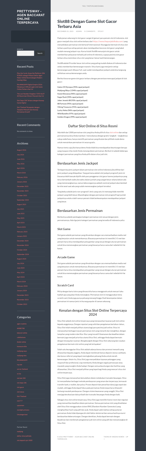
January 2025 (22, 236)
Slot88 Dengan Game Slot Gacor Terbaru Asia (87, 24)
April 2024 (21, 277)
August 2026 (21, 150)
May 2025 (20, 218)
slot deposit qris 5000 (24, 440)
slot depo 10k (22, 383)
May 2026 (20, 164)
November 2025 (23, 191)
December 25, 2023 (65, 31)
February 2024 (22, 286)
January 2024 (22, 290)
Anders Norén (118, 437)
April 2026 (21, 168)
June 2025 (20, 213)
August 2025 (21, 204)
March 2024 (21, 282)
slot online (114, 132)
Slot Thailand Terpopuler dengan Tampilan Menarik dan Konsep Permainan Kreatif (28, 109)
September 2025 (23, 200)
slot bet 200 (21, 378)
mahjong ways (22, 351)
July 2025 (20, 209)
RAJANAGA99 (22, 360)
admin (79, 31)
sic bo (19, 374)
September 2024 (23, 254)
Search (20, 49)
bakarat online (22, 333)
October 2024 (22, 250)
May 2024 (20, 272)
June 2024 (20, 268)
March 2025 (21, 227)
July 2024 (20, 263)
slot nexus (20, 392)
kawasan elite (22, 346)
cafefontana (21, 337)
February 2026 (22, 177)
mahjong (20, 431)
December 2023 (22, 295)
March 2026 (21, 173)
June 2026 (20, 159)
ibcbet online (21, 342)
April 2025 (21, 223)
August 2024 (21, 259)
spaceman (20, 405)
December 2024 (22, 241)
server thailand (22, 369)
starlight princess (23, 410)
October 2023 (22, 304)
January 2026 (22, 182)
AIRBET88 (21, 328)
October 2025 (22, 195)
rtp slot (19, 365)
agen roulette (22, 324)
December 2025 (22, 186)
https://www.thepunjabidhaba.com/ (108, 41)
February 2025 (22, 232)
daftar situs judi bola (24, 436)
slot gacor (20, 387)
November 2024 (23, 245)
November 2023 (23, 300)
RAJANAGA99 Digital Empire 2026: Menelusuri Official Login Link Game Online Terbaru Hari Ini (30, 87)
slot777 (20, 401)
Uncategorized (22, 414)
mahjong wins (22, 355)
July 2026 (20, 155)
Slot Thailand (21, 396)
